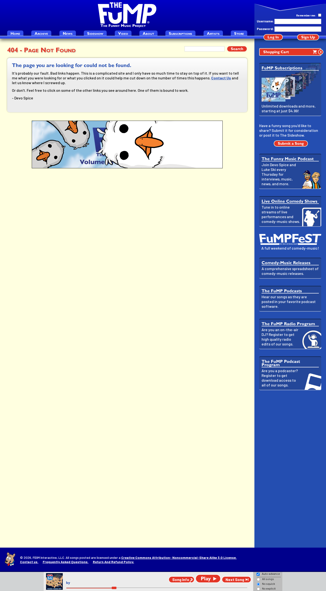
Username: (265, 21)
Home (15, 33)
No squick (268, 583)
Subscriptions (180, 33)
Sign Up (308, 37)
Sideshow (95, 33)
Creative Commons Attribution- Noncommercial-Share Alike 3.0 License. (179, 557)
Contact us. (29, 562)
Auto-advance (271, 573)
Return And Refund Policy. (113, 562)
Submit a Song (291, 143)
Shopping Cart (292, 52)
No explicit (269, 588)
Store (239, 33)
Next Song (235, 579)
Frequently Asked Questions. (66, 562)
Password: (265, 29)
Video (123, 33)
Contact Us (221, 78)
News (68, 33)
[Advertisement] (290, 468)
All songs (268, 579)
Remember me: (306, 15)
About (148, 33)
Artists (213, 33)
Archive (41, 33)
